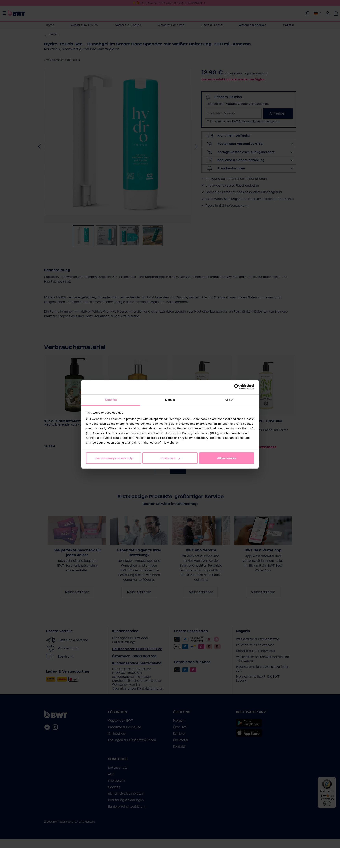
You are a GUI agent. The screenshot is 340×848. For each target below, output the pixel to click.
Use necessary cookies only (113, 458)
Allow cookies (226, 458)
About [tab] (229, 399)
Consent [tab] (111, 399)
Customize (167, 458)
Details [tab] (170, 399)
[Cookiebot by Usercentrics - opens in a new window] (237, 387)
